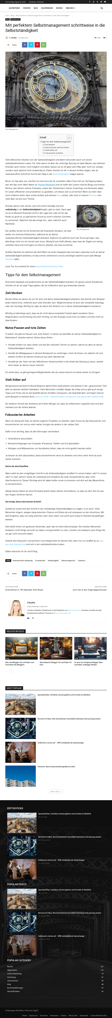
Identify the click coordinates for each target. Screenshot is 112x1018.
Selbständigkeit (53, 560)
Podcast (93, 195)
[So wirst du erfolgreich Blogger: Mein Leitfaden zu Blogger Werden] (90, 648)
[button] (101, 8)
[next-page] (11, 671)
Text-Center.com (74, 610)
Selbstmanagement (68, 560)
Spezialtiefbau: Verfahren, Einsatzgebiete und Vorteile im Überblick (64, 695)
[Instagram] (93, 2)
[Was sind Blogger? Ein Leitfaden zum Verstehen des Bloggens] (21, 648)
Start (7, 15)
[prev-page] (7, 671)
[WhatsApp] (43, 45)
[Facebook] (89, 2)
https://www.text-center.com (37, 606)
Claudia (14, 38)
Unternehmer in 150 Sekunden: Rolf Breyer (24, 590)
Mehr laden (55, 791)
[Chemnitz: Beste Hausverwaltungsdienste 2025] (20, 776)
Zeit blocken (50, 145)
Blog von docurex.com (62, 613)
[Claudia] (7, 37)
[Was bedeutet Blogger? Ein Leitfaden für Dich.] (56, 648)
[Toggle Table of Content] (68, 138)
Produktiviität (40, 560)
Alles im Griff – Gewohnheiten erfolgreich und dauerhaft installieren (68, 396)
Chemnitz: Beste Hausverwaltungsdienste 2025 (56, 767)
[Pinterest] (37, 45)
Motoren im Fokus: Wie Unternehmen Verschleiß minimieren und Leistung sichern (69, 719)
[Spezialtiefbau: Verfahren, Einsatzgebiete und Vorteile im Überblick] (20, 704)
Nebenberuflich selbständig (23, 560)
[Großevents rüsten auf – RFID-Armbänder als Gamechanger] (20, 752)
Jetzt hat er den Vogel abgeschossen (90, 590)
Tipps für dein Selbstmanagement (56, 142)
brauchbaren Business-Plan (49, 266)
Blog (12, 15)
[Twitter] (97, 2)
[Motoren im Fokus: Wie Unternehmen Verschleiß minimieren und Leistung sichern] (20, 728)
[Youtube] (105, 2)
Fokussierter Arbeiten (54, 153)
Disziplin (9, 259)
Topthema (81, 560)
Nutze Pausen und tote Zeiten (57, 147)
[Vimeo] (101, 2)
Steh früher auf (51, 150)
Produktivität (15, 19)
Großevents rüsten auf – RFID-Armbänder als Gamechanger (61, 743)
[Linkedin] (28, 617)
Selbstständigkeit (61, 174)
